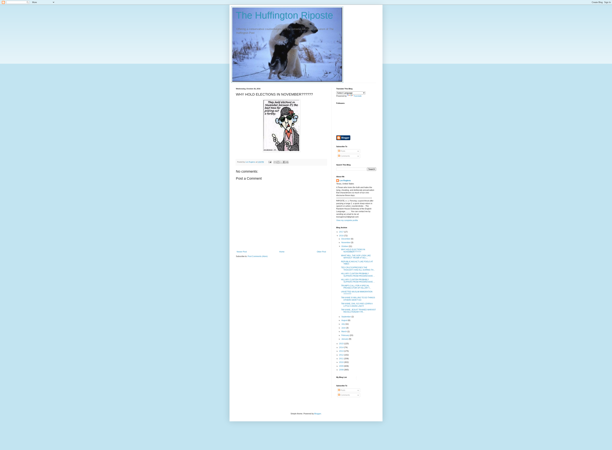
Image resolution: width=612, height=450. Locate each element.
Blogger (317, 414)
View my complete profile (347, 220)
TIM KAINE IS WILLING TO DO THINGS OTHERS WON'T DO (358, 298)
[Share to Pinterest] (287, 162)
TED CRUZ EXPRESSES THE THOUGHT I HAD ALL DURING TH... (358, 268)
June (343, 328)
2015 (341, 344)
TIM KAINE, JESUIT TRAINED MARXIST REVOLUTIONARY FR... (358, 311)
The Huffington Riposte (284, 15)
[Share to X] (281, 162)
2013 (341, 351)
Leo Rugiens (345, 180)
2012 (341, 355)
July (343, 324)
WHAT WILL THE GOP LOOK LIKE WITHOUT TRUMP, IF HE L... (356, 256)
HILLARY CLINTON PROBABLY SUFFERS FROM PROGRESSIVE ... (358, 274)
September (346, 317)
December (346, 239)
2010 (341, 362)
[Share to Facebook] (284, 162)
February (345, 335)
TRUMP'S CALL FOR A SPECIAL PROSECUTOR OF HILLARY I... (356, 287)
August (344, 320)
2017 (341, 232)
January (345, 339)
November (346, 242)
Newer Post (242, 252)
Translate (357, 96)
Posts (342, 151)
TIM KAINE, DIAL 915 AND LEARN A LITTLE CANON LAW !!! (356, 305)
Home (281, 252)
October (345, 246)
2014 (341, 347)
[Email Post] (270, 162)
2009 (341, 366)
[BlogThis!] (278, 162)
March (344, 331)
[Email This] (275, 162)
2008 (341, 370)
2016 (341, 236)
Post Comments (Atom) (258, 256)
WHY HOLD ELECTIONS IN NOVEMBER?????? (353, 250)
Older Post (321, 252)
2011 (341, 358)
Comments (345, 156)
